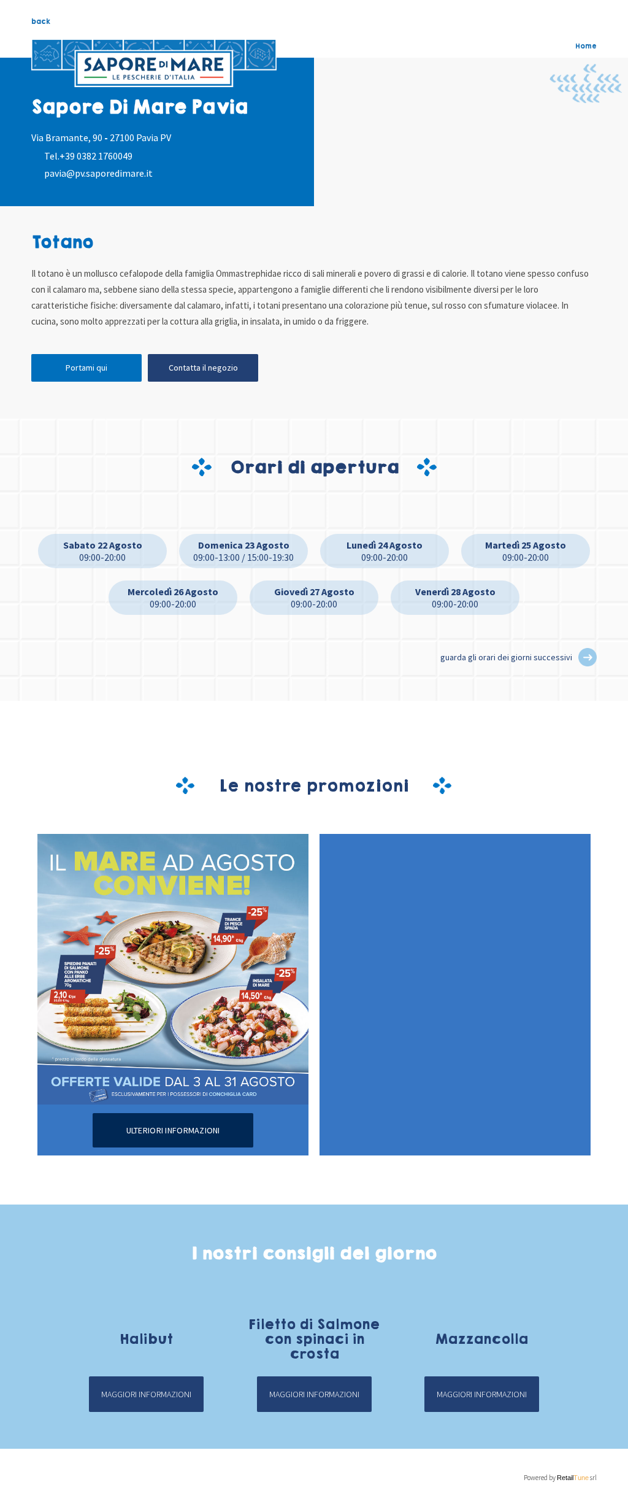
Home (586, 46)
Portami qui (86, 367)
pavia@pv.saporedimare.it (98, 173)
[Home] (154, 62)
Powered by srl (560, 1477)
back (40, 21)
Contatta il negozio (203, 367)
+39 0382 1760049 (95, 156)
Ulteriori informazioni (173, 1130)
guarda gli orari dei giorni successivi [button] (506, 657)
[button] (587, 657)
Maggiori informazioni (146, 1394)
